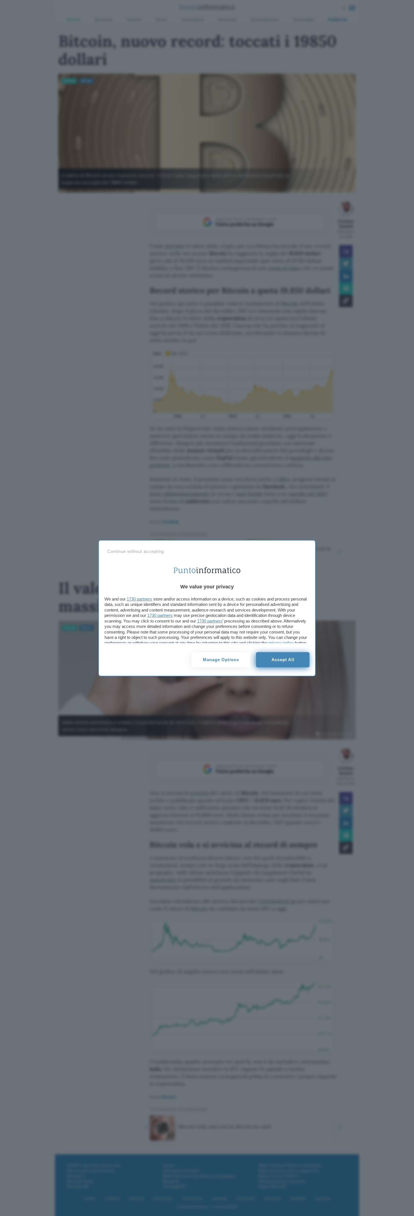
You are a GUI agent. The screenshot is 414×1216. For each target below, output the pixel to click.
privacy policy (281, 643)
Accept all (282, 659)
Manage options (221, 659)
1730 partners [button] (139, 599)
